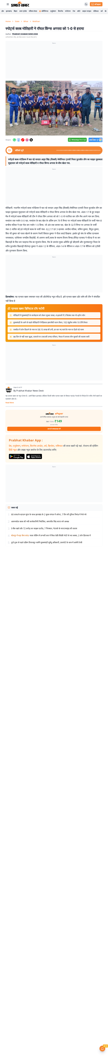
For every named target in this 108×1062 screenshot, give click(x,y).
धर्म (102, 11)
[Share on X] (31, 139)
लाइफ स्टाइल (86, 11)
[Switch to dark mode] (86, 4)
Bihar (26, 21)
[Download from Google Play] (17, 456)
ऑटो (78, 11)
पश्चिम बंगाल (33, 11)
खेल (106, 11)
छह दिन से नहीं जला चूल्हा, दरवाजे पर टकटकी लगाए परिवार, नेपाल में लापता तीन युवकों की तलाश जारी (51, 336)
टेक (74, 11)
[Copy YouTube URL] (22, 139)
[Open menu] (8, 4)
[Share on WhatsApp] (14, 139)
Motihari (36, 21)
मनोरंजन (68, 11)
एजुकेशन (53, 11)
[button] (54, 108)
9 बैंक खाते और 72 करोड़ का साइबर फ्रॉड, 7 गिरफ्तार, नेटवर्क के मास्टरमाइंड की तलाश (44, 528)
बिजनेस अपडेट (36, 445)
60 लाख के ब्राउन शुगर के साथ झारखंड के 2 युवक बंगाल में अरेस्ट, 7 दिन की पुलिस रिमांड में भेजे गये (48, 514)
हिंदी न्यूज (13, 449)
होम (3, 11)
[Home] (20, 4)
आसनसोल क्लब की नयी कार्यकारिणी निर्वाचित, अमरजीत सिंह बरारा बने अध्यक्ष (40, 521)
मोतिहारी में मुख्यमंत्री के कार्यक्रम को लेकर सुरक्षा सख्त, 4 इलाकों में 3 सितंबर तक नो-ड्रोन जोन (49, 315)
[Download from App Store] (34, 456)
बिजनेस (60, 11)
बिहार (15, 11)
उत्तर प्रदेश (23, 11)
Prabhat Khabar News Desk (30, 390)
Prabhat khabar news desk (25, 34)
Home (8, 21)
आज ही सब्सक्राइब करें (54, 429)
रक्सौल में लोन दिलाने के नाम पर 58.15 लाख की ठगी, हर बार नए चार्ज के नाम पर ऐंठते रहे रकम (48, 329)
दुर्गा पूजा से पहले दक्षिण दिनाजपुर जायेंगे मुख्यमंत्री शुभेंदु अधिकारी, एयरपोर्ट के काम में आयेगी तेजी (46, 542)
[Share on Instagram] (27, 139)
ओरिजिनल (44, 11)
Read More (10, 403)
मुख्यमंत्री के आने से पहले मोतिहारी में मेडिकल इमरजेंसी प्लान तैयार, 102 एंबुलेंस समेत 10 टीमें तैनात (50, 322)
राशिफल (96, 11)
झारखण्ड (9, 11)
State (17, 21)
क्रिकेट (51, 445)
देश (10, 445)
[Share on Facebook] (18, 139)
